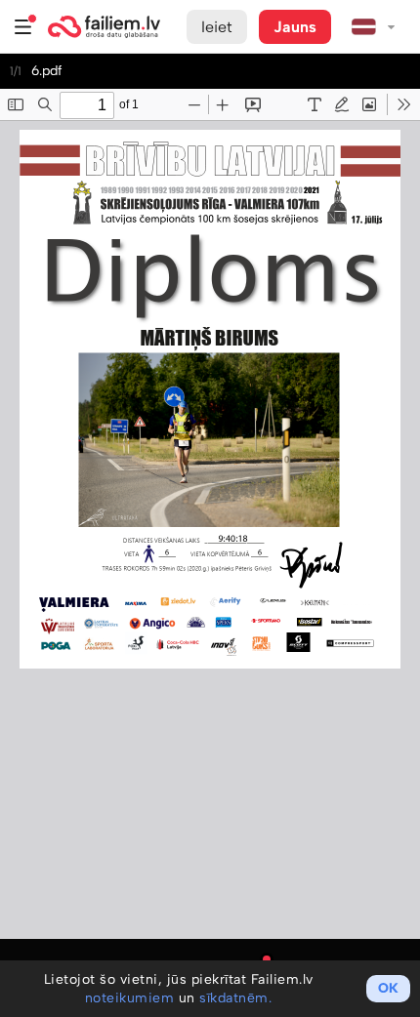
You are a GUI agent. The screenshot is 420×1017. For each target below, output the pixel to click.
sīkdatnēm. (235, 998)
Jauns (294, 27)
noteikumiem (130, 998)
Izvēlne (23, 27)
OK (388, 988)
